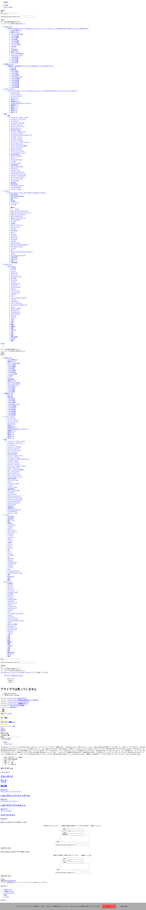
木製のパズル (11, 381)
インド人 (10, 585)
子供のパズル (8, 26)
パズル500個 (11, 398)
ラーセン (10, 565)
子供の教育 (10, 379)
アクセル (10, 526)
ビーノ (9, 551)
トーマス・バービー (13, 462)
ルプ (8, 569)
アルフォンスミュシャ (14, 496)
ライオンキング (12, 629)
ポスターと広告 (12, 624)
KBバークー (11, 520)
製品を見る (4, 780)
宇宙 (8, 578)
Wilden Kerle (11, 508)
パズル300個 (11, 391)
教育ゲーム (10, 432)
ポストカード (11, 626)
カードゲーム (11, 418)
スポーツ (10, 604)
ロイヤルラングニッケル (14, 572)
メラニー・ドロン (12, 513)
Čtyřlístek (10, 583)
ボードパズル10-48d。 (14, 363)
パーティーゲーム (9, 89)
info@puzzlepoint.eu (10, 880)
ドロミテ (10, 610)
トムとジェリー (12, 608)
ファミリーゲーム (12, 422)
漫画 (8, 656)
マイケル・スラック (13, 448)
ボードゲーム (11, 423)
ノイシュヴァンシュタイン (15, 613)
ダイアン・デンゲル (13, 464)
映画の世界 (10, 652)
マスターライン (12, 562)
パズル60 (10, 375)
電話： (65, 832)
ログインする (8, 7)
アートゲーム (11, 524)
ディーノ (10, 544)
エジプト (10, 586)
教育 (8, 580)
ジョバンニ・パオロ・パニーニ (16, 466)
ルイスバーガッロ (12, 473)
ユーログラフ (11, 564)
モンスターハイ (12, 627)
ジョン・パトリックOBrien (15, 469)
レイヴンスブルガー (13, 571)
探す (2, 11)
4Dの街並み (11, 516)
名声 (8, 574)
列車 (8, 638)
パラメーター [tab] (8, 744)
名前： (65, 829)
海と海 (9, 654)
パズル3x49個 (11, 372)
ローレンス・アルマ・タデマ (16, 441)
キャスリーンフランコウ (14, 499)
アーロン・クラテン (13, 457)
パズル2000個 (11, 409)
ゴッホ (9, 482)
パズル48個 (10, 368)
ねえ (8, 549)
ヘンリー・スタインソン (14, 455)
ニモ (8, 611)
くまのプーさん (12, 599)
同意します (108, 906)
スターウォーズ (12, 602)
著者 (5, 114)
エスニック (10, 588)
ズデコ (9, 539)
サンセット (10, 533)
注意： (59, 841)
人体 (8, 634)
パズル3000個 (11, 411)
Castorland (10, 518)
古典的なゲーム (12, 427)
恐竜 (8, 649)
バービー (10, 615)
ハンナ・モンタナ (12, 618)
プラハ (9, 622)
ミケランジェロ (12, 487)
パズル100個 (11, 388)
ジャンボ (10, 535)
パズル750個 (11, 400)
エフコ (9, 528)
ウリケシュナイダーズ (14, 501)
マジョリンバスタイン (14, 509)
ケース (9, 377)
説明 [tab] (5, 742)
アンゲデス (10, 492)
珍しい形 (10, 395)
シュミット (10, 537)
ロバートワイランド (13, 503)
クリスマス (10, 601)
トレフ (9, 546)
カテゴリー (8, 672)
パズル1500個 (11, 407)
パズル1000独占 (12, 406)
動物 (8, 640)
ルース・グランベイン (14, 450)
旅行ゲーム (10, 438)
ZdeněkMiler (10, 489)
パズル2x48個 (11, 370)
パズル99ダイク (12, 386)
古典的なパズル (9, 64)
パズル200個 (11, 390)
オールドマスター (12, 592)
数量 (2, 737)
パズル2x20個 (11, 365)
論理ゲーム (10, 436)
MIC (8, 521)
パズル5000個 (11, 413)
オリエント (10, 595)
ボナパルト (10, 558)
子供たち (10, 645)
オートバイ (10, 590)
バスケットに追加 (5, 739)
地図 (8, 643)
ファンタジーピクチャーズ (15, 620)
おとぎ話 (10, 594)
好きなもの (10, 576)
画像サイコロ (11, 361)
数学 (8, 651)
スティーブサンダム (13, 490)
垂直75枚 (10, 397)
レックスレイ (11, 445)
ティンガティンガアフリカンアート (18, 459)
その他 (9, 542)
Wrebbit (9, 523)
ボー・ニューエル (12, 480)
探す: (2, 659)
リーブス (10, 567)
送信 (2, 848)
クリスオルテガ (12, 511)
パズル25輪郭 (11, 366)
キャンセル (7, 848)
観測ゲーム (10, 434)
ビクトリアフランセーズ (14, 497)
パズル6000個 (11, 414)
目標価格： (65, 834)
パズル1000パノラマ (13, 404)
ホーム (3, 672)
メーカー (6, 191)
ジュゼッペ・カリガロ (14, 446)
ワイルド (10, 633)
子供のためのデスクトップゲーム (17, 429)
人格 (8, 636)
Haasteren (10, 506)
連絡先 (6, 2)
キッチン (10, 597)
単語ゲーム (10, 425)
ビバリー (10, 553)
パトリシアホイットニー (14, 476)
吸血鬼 (9, 642)
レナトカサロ (11, 504)
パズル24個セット (12, 359)
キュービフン (11, 530)
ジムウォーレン (12, 494)
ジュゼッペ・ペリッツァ (14, 443)
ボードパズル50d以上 (13, 382)
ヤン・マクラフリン (13, 471)
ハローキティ (11, 617)
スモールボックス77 (13, 384)
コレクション (8, 264)
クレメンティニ (12, 532)
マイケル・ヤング (12, 460)
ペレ (8, 556)
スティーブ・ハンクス (14, 475)
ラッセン (10, 485)
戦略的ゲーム (11, 430)
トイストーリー (12, 606)
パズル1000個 (11, 402)
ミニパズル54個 (12, 374)
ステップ (10, 540)
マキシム (10, 560)
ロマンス (10, 631)
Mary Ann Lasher (12, 453)
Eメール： (65, 830)
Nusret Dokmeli (11, 478)
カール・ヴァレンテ (13, 468)
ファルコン (10, 555)
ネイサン (10, 548)
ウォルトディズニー (13, 483)
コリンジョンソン (12, 452)
